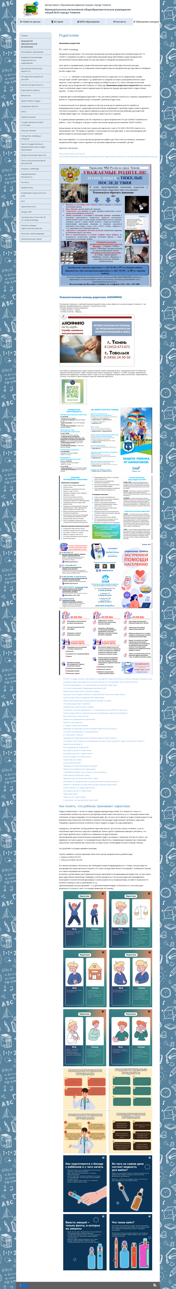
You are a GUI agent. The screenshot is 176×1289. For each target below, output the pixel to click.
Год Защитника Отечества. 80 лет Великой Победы (33, 218)
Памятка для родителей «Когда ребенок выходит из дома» (87, 701)
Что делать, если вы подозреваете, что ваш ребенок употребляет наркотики (95, 710)
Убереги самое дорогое (73, 722)
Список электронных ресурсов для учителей (33, 162)
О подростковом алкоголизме (75, 725)
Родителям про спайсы (72, 760)
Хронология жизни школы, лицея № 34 (32, 69)
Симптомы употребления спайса (76, 775)
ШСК (23, 201)
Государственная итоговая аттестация (32, 123)
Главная (24, 35)
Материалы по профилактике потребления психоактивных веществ (91, 781)
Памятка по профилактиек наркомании (79, 769)
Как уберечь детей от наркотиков (77, 750)
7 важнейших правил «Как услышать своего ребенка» (85, 772)
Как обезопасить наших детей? (76, 716)
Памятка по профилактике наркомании (79, 719)
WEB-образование (89, 21)
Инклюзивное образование (32, 52)
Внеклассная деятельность (32, 85)
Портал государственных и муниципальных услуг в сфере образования (33, 147)
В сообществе (65, 77)
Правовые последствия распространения (80, 766)
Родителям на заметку (30, 90)
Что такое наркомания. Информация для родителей (84, 688)
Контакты (120, 21)
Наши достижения (28, 130)
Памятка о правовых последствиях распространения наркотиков (90, 784)
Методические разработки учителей (32, 78)
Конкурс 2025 (26, 212)
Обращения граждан (147, 21)
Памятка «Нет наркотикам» (74, 797)
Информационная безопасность (28, 175)
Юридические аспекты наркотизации (78, 707)
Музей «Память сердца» (31, 101)
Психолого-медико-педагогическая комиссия (31, 226)
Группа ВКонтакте (28, 206)
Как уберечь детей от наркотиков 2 (78, 753)
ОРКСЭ (24, 111)
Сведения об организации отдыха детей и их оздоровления (31, 60)
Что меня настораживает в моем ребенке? (81, 732)
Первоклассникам (28, 117)
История (58, 21)
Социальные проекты (29, 106)
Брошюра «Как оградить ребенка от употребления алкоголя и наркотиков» (94, 694)
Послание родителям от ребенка (76, 704)
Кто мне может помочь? (73, 735)
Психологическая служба (31, 239)
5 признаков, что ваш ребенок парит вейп (80, 800)
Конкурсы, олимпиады (30, 169)
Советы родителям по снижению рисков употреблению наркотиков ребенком (95, 713)
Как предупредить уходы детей (76, 747)
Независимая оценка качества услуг (33, 194)
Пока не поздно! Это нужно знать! (77, 756)
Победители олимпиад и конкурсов (31, 137)
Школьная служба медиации (32, 233)
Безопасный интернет (72, 763)
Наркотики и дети (70, 794)
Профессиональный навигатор (33, 155)
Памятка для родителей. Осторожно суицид (81, 691)
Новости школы (31, 21)
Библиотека (26, 95)
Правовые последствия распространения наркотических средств (90, 728)
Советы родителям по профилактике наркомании (83, 697)
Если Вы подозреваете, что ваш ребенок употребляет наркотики (90, 685)
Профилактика (27, 187)
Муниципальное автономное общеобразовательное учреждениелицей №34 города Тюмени (88, 11)
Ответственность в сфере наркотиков (79, 788)
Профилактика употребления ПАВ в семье (80, 778)
